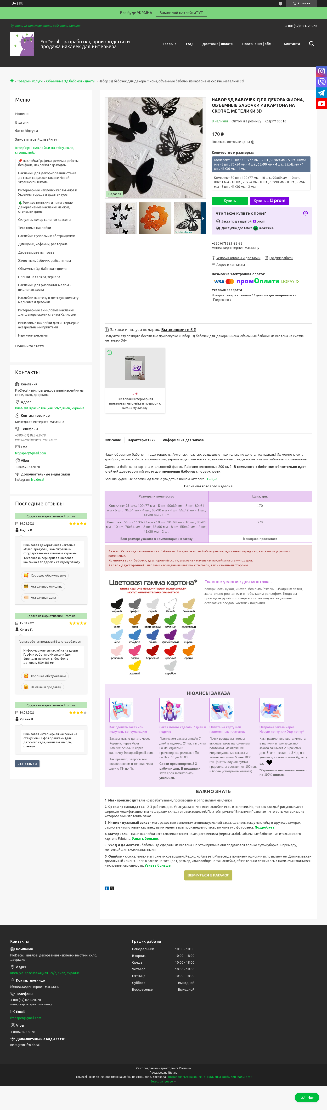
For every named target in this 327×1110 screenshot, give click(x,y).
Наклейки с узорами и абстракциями (46, 236)
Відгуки (21, 122)
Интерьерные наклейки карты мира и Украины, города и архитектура (47, 192)
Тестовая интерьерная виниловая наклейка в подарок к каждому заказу (135, 403)
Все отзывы (27, 763)
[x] (112, 889)
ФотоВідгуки (26, 131)
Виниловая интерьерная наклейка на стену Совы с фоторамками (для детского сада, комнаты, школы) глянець (50, 740)
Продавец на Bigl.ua (163, 1072)
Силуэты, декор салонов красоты (44, 220)
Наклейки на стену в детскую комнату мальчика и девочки (48, 300)
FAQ (189, 44)
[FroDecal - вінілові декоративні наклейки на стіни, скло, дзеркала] (22, 44)
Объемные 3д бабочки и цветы (70, 81)
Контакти (292, 44)
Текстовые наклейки (34, 228)
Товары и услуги (30, 81)
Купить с (261, 201)
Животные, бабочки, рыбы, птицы (44, 261)
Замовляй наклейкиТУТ (181, 13)
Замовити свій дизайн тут (37, 139)
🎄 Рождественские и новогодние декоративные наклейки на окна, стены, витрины (45, 207)
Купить (230, 201)
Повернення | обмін (258, 44)
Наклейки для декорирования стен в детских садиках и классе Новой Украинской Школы (47, 177)
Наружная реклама (33, 335)
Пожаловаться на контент (186, 1076)
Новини (21, 114)
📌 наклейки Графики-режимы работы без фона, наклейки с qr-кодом (48, 163)
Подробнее (265, 827)
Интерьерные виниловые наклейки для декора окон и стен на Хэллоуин (47, 312)
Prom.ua (185, 1068)
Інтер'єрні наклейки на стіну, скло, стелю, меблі (44, 150)
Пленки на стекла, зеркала (39, 277)
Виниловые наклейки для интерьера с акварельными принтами (48, 325)
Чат (311, 1097)
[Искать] (311, 44)
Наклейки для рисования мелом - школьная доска (44, 287)
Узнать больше (145, 839)
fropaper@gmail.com (30, 453)
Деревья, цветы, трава (36, 252)
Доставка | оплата (217, 44)
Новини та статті (29, 346)
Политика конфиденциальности (229, 1076)
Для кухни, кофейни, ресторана (43, 244)
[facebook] (107, 889)
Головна (169, 44)
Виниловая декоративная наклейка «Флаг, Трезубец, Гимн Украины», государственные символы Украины (50, 549)
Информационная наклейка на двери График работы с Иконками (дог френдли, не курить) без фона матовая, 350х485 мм (50, 656)
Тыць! (211, 479)
